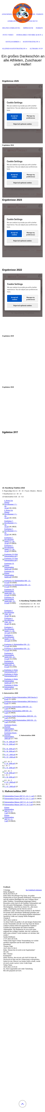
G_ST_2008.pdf (9, 782)
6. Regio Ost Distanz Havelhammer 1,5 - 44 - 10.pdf (10, 504)
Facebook (26, 7)
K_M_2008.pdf (9, 749)
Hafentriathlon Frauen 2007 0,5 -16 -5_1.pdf (19, 796)
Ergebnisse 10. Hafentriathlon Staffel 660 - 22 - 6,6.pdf (10, 592)
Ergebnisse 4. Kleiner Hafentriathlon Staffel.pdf (11, 681)
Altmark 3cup (36, 48)
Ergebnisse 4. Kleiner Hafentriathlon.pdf (11, 671)
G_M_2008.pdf (9, 773)
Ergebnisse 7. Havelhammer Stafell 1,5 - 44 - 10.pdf (9, 540)
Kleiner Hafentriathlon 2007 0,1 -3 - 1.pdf (9, 810)
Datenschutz (31, 21)
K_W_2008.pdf (9, 742)
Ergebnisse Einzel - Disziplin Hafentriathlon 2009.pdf (10, 727)
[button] (22, 1103)
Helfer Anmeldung (11, 28)
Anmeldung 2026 (14, 21)
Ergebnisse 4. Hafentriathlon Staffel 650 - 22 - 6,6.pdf (10, 656)
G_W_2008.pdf (9, 763)
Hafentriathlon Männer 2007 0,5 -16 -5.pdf (18, 802)
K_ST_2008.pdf (9, 754)
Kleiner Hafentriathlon (14, 48)
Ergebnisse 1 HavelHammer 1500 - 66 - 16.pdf (9, 613)
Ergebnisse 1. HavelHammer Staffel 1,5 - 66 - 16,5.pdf (9, 630)
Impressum (28, 28)
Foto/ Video (8, 35)
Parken (39, 28)
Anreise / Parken (35, 14)
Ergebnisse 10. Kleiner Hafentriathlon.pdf (11, 555)
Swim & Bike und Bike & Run (28, 35)
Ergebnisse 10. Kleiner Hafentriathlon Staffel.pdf (9, 566)
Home (16, 7)
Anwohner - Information (13, 14)
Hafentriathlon (30, 42)
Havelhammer (12, 42)
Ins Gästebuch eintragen (34, 890)
